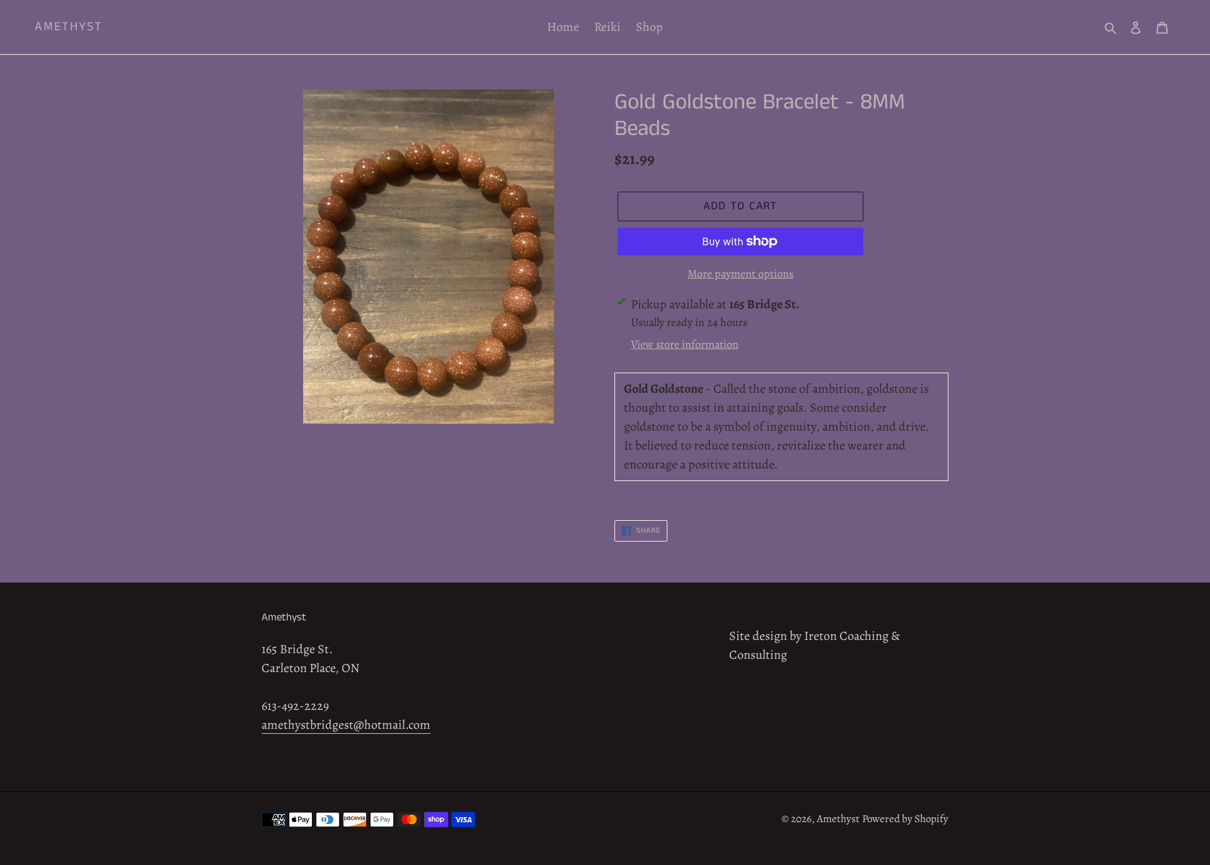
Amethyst (69, 27)
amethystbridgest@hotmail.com (346, 724)
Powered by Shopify (905, 818)
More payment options (740, 273)
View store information (685, 344)
